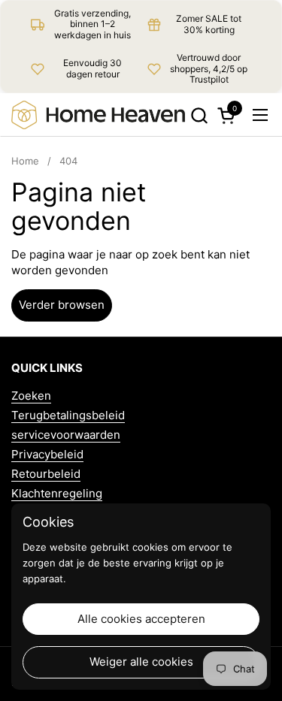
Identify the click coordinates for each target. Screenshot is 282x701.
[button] (199, 115)
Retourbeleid (45, 474)
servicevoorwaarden (65, 435)
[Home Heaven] (98, 115)
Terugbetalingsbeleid (68, 415)
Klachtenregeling (56, 493)
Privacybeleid (47, 454)
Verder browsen (62, 305)
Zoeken (31, 395)
